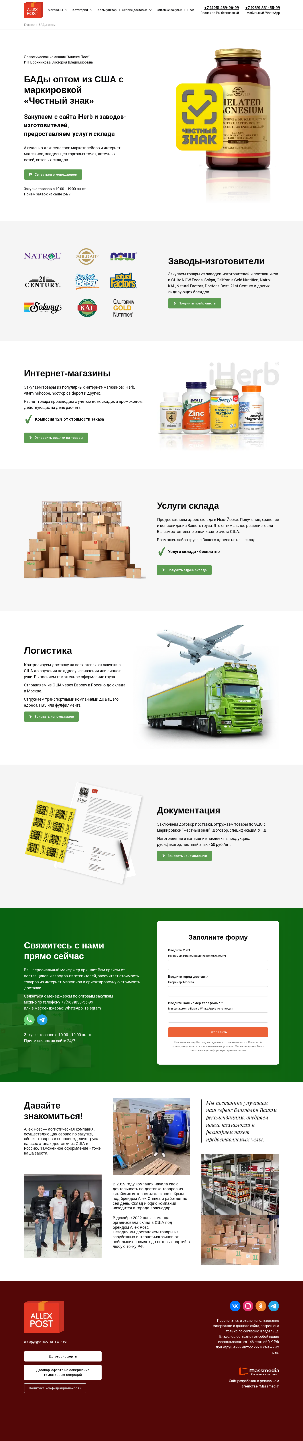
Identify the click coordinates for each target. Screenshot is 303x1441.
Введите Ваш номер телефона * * (195, 1003)
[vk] (235, 1306)
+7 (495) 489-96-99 (221, 7)
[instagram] (248, 1306)
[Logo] (33, 10)
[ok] (261, 1306)
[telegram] (42, 1019)
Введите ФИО (179, 950)
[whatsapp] (29, 1019)
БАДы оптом (47, 24)
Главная (29, 24)
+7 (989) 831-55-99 (262, 7)
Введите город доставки (188, 977)
